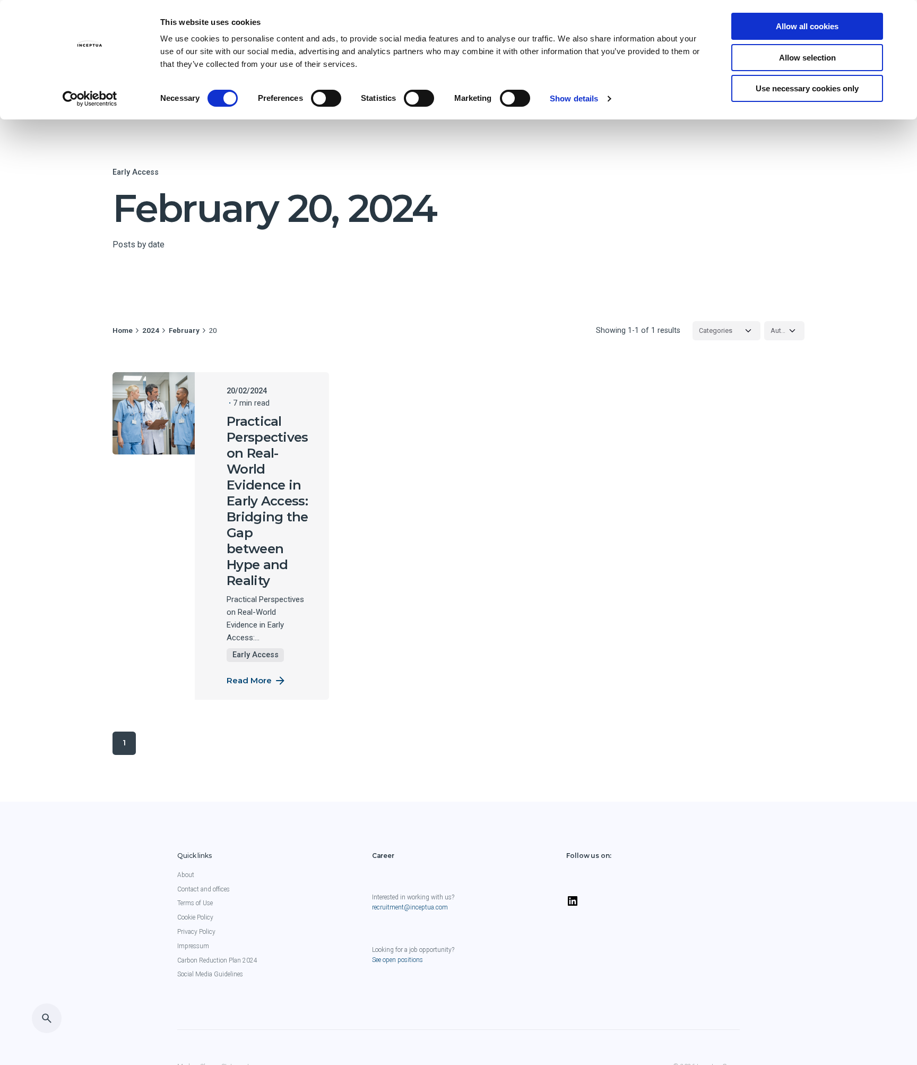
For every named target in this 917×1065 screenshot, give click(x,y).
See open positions (397, 960)
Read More (249, 680)
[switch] (326, 98)
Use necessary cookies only (807, 88)
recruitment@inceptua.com (410, 907)
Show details (574, 98)
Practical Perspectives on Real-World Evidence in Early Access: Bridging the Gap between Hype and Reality (267, 501)
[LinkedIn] (572, 905)
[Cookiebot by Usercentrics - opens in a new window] (90, 99)
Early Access (136, 172)
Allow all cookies (807, 26)
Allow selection (807, 57)
